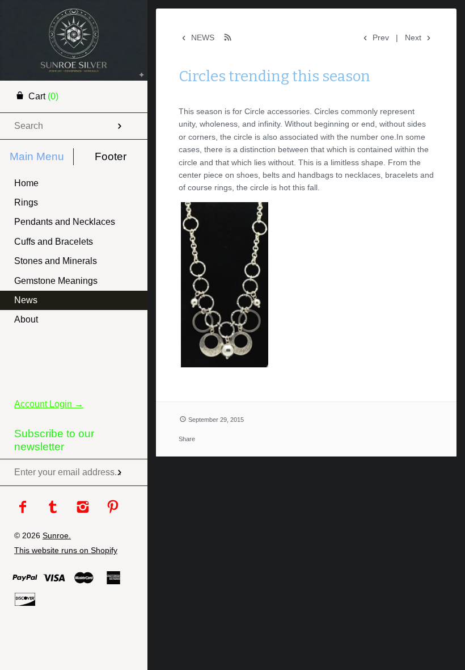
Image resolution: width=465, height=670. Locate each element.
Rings (26, 202)
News (25, 300)
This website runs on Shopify (65, 550)
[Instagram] (83, 508)
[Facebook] (23, 508)
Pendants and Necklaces (64, 222)
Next (414, 37)
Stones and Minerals (55, 261)
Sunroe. (57, 535)
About (26, 319)
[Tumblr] (53, 508)
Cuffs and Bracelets (53, 241)
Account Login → (48, 404)
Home (26, 183)
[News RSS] (228, 36)
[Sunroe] (73, 14)
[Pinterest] (113, 508)
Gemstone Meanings (56, 281)
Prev (379, 37)
